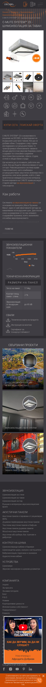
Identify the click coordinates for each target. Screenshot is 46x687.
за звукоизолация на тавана (25, 202)
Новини (5, 600)
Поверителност (9, 610)
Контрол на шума (14, 542)
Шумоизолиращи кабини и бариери (18, 547)
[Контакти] (32, 4)
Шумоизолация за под (12, 501)
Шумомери (7, 566)
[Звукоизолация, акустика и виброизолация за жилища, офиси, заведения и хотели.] (9, 4)
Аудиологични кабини (12, 556)
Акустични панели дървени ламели (17, 528)
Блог (4, 594)
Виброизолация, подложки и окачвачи (19, 553)
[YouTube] (17, 669)
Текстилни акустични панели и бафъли (19, 525)
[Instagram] (10, 669)
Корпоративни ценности (13, 604)
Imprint (5, 585)
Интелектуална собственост (15, 607)
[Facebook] (3, 669)
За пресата (7, 588)
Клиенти (6, 613)
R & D (4, 597)
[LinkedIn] (30, 669)
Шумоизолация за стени (13, 495)
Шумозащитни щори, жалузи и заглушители (21, 550)
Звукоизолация (12, 490)
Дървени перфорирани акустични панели (20, 522)
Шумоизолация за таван (13, 498)
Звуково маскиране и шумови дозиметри (21, 569)
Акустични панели (15, 512)
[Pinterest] (23, 669)
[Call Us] (39, 680)
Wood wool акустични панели (15, 531)
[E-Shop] (25, 4)
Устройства (10, 561)
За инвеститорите (10, 591)
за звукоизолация (25, 183)
